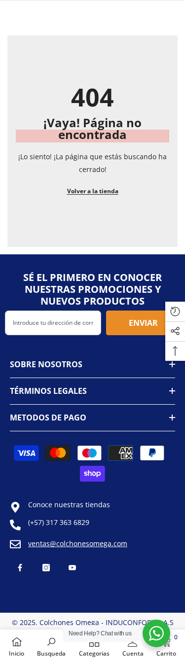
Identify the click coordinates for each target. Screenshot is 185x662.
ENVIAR (143, 322)
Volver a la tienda (92, 191)
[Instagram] (46, 567)
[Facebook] (20, 567)
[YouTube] (72, 567)
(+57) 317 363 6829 (58, 522)
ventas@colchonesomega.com (77, 543)
